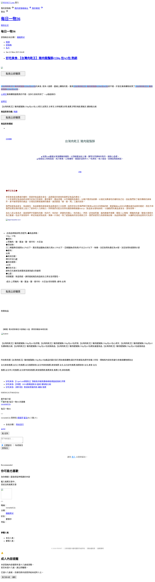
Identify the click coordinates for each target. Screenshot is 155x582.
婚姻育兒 (21, 37)
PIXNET (59, 548)
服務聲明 (100, 548)
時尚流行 (20, 425)
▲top (3, 429)
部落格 (9, 45)
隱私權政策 (91, 548)
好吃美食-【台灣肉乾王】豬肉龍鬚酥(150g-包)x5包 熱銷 (41, 58)
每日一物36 (10, 19)
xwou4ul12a (6, 404)
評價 (79, 172)
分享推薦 (9, 139)
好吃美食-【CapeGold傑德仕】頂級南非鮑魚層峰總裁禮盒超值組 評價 (35, 381)
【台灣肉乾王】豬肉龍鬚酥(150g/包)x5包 (18, 86)
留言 (25, 418)
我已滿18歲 (6, 577)
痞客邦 (20, 418)
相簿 (8, 42)
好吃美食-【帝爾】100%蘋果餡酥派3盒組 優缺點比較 (28, 384)
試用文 (4, 102)
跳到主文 (5, 25)
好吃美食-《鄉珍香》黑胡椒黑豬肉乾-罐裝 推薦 (26, 387)
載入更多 (5, 433)
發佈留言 (5, 448)
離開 (14, 577)
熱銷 (15, 112)
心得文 (4, 94)
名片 (8, 48)
